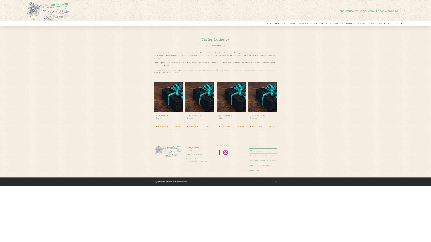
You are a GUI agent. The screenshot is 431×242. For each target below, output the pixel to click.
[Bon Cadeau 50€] (199, 97)
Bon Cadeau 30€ (163, 115)
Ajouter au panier (162, 126)
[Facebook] (219, 152)
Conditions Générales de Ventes (262, 156)
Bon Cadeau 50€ (194, 115)
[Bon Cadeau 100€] (262, 97)
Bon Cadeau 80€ (225, 115)
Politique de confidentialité (260, 166)
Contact (253, 146)
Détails (179, 126)
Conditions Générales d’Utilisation (263, 161)
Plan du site (254, 170)
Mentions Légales (257, 151)
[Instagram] (225, 152)
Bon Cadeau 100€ (257, 115)
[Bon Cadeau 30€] (168, 97)
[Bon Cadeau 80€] (231, 97)
